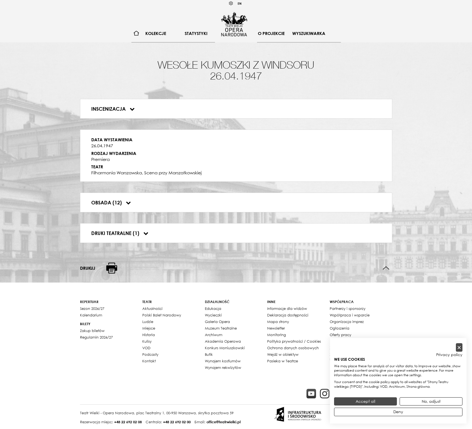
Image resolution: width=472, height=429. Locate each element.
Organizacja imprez (347, 321)
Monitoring (276, 335)
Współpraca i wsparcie (350, 315)
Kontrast (231, 3)
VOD (146, 348)
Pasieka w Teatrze (282, 361)
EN (239, 3)
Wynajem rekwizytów (223, 367)
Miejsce (148, 328)
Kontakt (149, 361)
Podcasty (150, 354)
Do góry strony (386, 268)
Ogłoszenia (339, 328)
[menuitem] (136, 33)
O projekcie (271, 33)
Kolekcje (155, 33)
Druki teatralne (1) (116, 233)
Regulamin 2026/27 (96, 337)
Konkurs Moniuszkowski (225, 348)
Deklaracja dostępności (287, 315)
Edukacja (213, 308)
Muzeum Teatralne (221, 328)
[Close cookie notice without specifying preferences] (459, 347)
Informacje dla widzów (287, 308)
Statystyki (196, 33)
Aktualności (152, 308)
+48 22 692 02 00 (177, 422)
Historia (148, 335)
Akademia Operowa (223, 341)
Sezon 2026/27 (92, 308)
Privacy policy (449, 354)
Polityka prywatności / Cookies (294, 341)
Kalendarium (91, 315)
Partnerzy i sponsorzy (347, 308)
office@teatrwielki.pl (223, 422)
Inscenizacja (109, 109)
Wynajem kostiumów (223, 361)
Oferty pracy (340, 335)
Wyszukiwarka (308, 33)
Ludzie (147, 321)
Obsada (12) (107, 202)
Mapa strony (278, 321)
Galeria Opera (217, 321)
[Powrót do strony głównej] (234, 24)
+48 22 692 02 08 (128, 422)
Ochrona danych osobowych (293, 348)
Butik (209, 354)
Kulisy (147, 341)
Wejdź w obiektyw (283, 354)
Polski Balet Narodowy (161, 315)
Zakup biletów (92, 330)
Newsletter (276, 328)
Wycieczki (213, 315)
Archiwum (213, 335)
